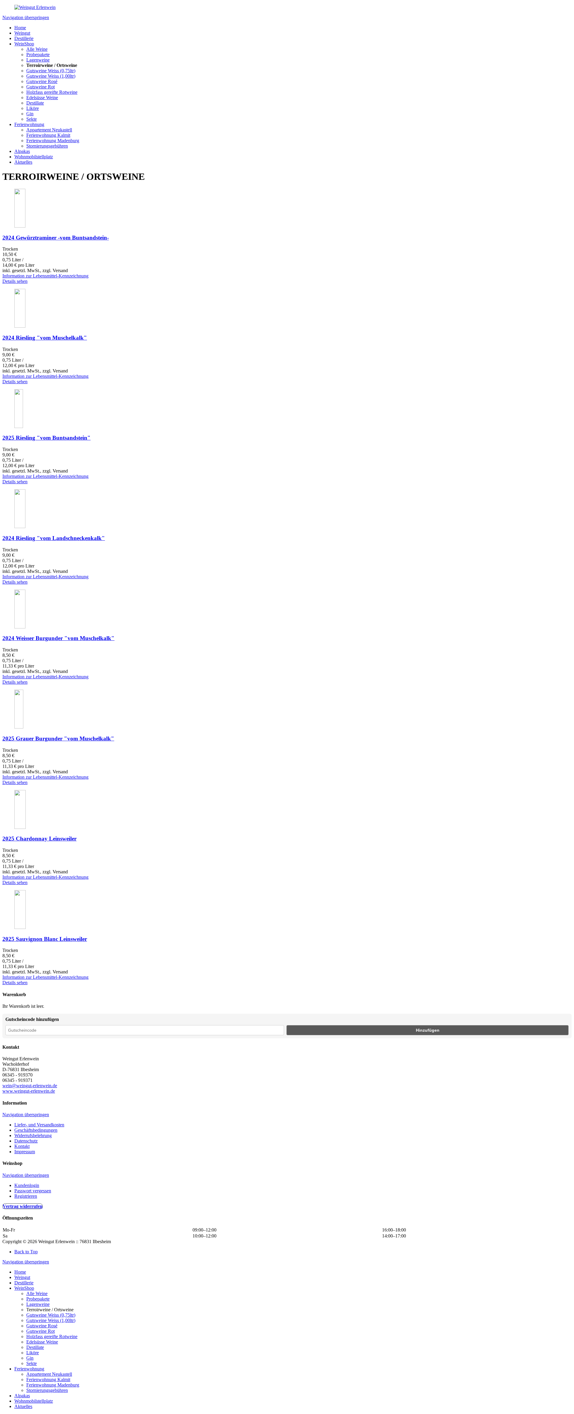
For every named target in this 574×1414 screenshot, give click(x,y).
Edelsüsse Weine (42, 97)
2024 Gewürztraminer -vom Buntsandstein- (55, 237)
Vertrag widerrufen (22, 1206)
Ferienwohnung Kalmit (48, 135)
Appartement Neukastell (49, 129)
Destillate (35, 102)
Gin (29, 113)
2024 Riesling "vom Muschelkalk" (44, 338)
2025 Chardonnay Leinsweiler (39, 838)
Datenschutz (26, 1140)
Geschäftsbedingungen (35, 1130)
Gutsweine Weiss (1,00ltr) (50, 76)
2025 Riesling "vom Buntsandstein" (46, 438)
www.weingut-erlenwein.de (28, 1091)
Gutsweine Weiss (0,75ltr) (50, 70)
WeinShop (24, 43)
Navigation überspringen (25, 17)
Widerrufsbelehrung (33, 1135)
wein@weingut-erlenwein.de (29, 1085)
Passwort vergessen (32, 1190)
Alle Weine (37, 49)
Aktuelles (23, 162)
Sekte (31, 119)
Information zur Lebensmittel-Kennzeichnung (45, 275)
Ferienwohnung (29, 124)
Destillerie (23, 38)
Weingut (22, 33)
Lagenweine (38, 59)
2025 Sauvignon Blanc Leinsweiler (44, 939)
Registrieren (25, 1196)
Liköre (32, 108)
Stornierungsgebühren (47, 145)
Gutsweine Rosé (41, 81)
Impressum (24, 1151)
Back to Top (26, 1251)
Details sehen (15, 281)
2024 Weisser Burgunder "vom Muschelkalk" (58, 638)
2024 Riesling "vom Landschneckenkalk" (53, 538)
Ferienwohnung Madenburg (52, 140)
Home (20, 27)
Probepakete (38, 54)
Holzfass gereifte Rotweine (51, 92)
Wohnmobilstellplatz (33, 156)
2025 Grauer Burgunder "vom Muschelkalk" (58, 738)
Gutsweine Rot (40, 86)
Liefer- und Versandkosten (39, 1124)
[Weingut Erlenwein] (35, 7)
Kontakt (22, 1146)
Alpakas (22, 151)
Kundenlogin (26, 1185)
